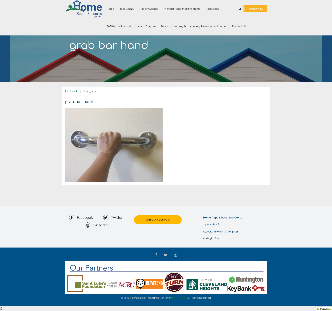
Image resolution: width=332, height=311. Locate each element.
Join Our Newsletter (158, 219)
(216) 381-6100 (211, 238)
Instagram (99, 225)
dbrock (73, 91)
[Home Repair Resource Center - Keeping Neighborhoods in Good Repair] (83, 8)
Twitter (115, 218)
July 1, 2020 (90, 91)
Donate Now (256, 8)
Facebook (83, 218)
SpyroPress (179, 297)
